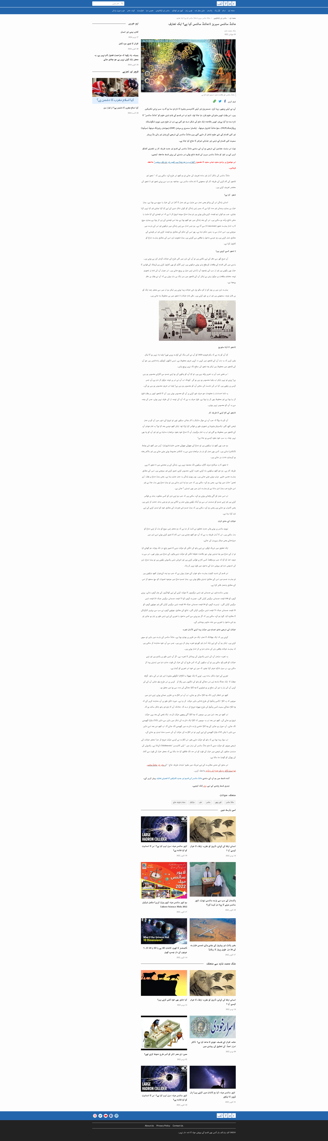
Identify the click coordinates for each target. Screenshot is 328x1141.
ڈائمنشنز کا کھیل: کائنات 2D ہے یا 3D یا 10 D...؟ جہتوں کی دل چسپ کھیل (165, 950)
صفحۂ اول (231, 10)
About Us (149, 1125)
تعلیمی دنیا (149, 10)
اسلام (224, 10)
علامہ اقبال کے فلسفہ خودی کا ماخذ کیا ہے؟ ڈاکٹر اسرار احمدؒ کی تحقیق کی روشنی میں (213, 1044)
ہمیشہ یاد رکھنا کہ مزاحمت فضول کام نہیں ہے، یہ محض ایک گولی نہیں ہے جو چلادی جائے (116, 57)
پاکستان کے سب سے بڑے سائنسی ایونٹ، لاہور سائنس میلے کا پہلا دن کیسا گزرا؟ (215, 903)
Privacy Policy (163, 1125)
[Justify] (122, 3)
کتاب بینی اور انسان (129, 32)
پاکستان (209, 10)
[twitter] (220, 101)
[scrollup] (3, 1137)
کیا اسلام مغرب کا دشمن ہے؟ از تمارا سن (121, 108)
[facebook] (225, 101)
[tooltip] (214, 101)
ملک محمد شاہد (230, 30)
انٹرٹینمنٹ (140, 10)
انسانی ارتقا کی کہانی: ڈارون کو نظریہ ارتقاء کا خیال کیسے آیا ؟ (213, 848)
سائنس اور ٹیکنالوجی (163, 10)
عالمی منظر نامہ (199, 10)
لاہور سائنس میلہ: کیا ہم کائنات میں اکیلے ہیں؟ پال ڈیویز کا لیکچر (213, 1095)
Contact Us (178, 1125)
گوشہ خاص (131, 10)
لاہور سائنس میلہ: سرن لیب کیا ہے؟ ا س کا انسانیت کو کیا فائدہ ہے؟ (164, 848)
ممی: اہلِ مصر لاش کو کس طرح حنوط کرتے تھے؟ (165, 1054)
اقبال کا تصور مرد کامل (128, 43)
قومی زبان (188, 10)
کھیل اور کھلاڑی (177, 10)
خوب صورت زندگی (118, 10)
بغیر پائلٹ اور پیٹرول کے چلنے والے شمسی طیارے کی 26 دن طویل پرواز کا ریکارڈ (213, 947)
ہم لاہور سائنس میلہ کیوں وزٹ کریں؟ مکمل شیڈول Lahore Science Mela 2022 (164, 905)
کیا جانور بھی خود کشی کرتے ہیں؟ (172, 1000)
